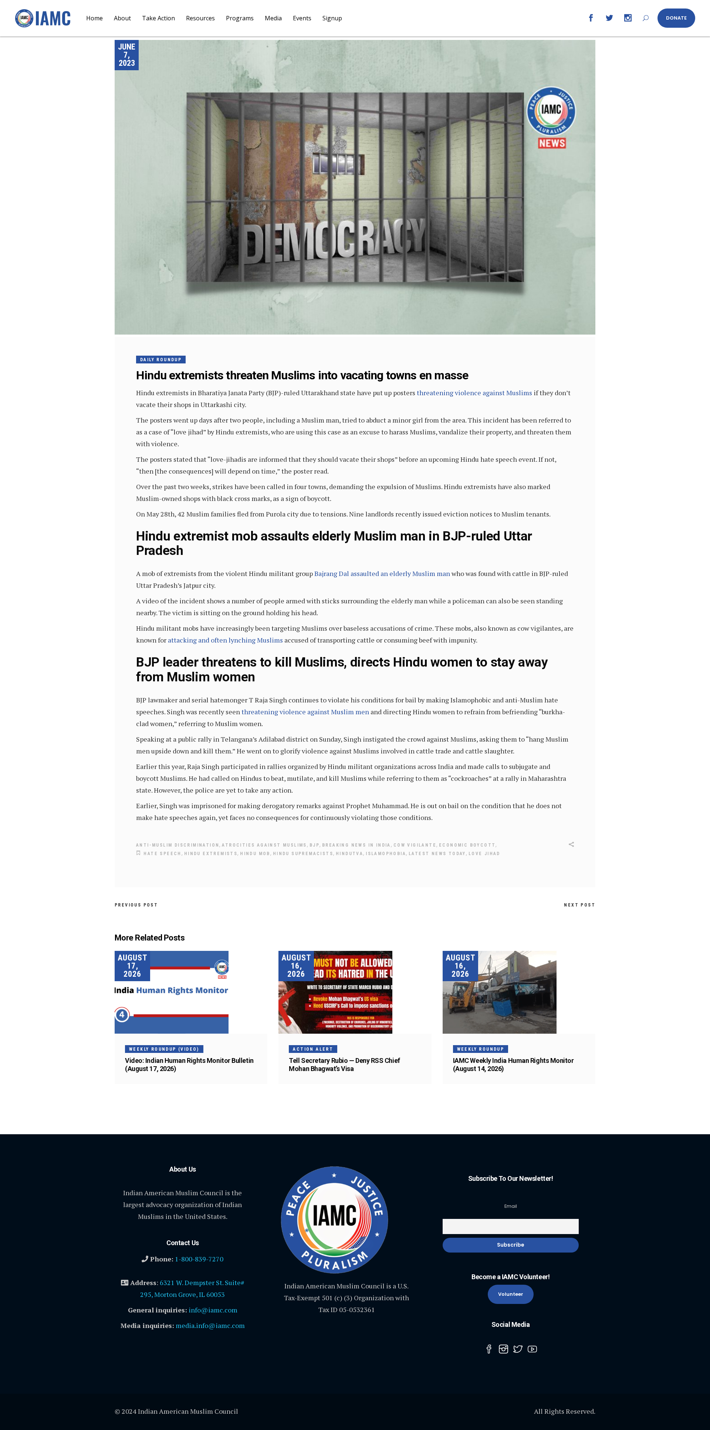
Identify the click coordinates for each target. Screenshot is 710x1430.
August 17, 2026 (133, 966)
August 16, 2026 (296, 966)
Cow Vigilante (414, 845)
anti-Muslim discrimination (177, 845)
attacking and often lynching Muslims (225, 640)
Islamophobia (386, 853)
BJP (315, 845)
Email (510, 1206)
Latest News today (437, 853)
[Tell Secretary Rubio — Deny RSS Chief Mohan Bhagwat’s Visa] (354, 992)
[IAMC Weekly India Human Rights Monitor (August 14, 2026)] (519, 992)
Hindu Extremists (210, 853)
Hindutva (349, 853)
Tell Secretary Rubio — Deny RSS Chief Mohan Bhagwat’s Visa (344, 1064)
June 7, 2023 (126, 55)
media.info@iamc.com (210, 1325)
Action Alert (313, 1049)
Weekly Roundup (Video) (164, 1049)
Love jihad (484, 853)
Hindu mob (255, 853)
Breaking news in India (356, 845)
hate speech (162, 853)
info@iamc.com (213, 1309)
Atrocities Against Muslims (264, 845)
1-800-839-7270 (199, 1258)
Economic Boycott (467, 845)
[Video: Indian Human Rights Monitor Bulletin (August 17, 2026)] (191, 992)
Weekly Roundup (480, 1049)
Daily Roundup (161, 359)
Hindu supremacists (303, 853)
